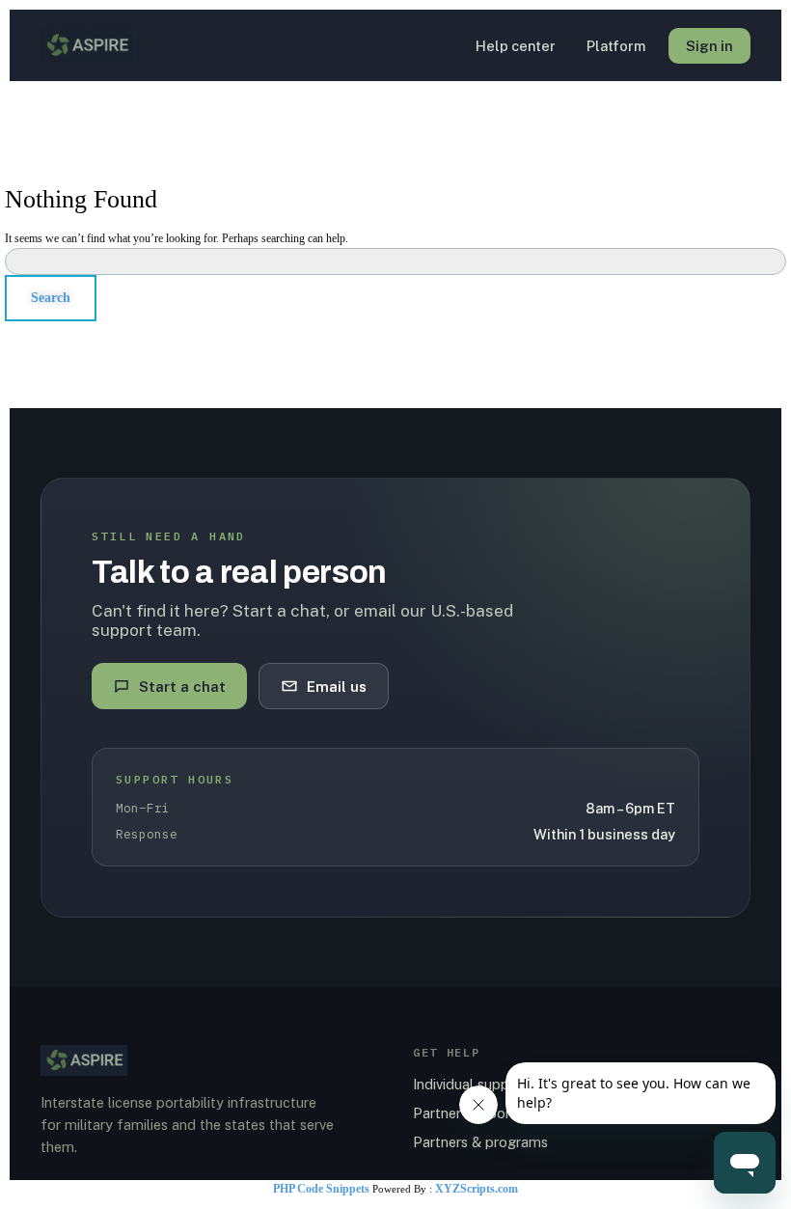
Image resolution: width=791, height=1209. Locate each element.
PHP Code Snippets (321, 1188)
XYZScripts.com (476, 1188)
